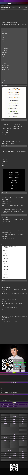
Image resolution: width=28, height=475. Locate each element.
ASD (14, 406)
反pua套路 (9, 450)
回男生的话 (8, 406)
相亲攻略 (23, 423)
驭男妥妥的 (14, 453)
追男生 (25, 404)
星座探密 (14, 440)
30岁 (19, 404)
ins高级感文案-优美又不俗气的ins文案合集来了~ (6, 380)
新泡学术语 (5, 437)
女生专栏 (10, 457)
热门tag (13, 402)
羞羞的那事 (23, 451)
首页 (3, 5)
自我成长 (23, 440)
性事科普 (14, 419)
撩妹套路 (14, 438)
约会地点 (14, 436)
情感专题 (6, 5)
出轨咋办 (23, 455)
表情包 (23, 417)
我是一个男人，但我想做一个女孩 (5, 390)
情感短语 (8, 5)
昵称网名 (14, 421)
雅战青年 (14, 459)
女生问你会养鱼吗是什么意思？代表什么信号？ (6, 400)
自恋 (9, 404)
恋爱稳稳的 (5, 453)
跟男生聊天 (14, 416)
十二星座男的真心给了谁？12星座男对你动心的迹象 (7, 398)
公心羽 (3, 404)
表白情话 (5, 440)
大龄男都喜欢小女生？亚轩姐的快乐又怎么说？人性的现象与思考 (9, 392)
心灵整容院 (5, 455)
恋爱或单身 (14, 423)
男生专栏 (23, 457)
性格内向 (23, 438)
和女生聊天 (23, 436)
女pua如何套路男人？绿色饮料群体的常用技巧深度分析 (7, 388)
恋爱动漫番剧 (5, 423)
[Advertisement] (14, 16)
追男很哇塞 (23, 453)
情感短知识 (5, 421)
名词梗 (23, 419)
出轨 (5, 417)
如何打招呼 (14, 434)
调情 (3, 406)
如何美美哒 (14, 455)
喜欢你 (14, 404)
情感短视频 (23, 421)
